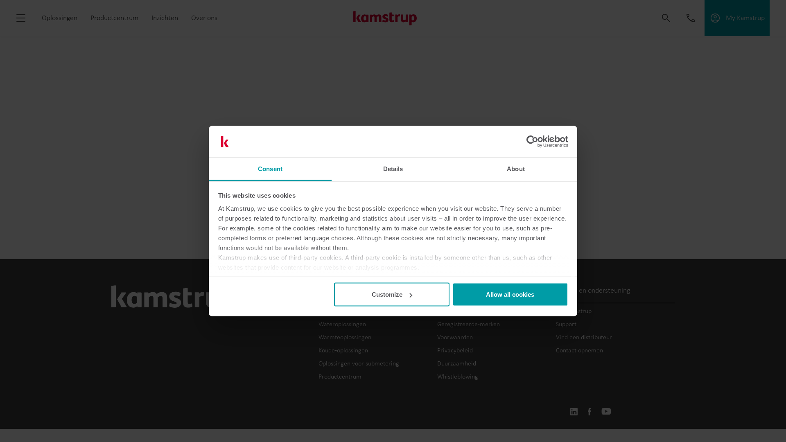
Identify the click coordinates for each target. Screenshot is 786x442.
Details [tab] (393, 168)
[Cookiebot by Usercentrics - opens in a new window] (532, 141)
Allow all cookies (510, 294)
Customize (387, 294)
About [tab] (516, 168)
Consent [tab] (270, 168)
